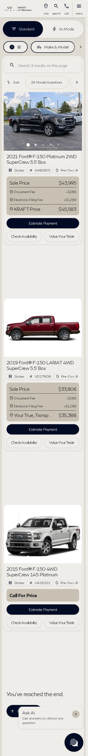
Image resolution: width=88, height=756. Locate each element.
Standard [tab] (26, 29)
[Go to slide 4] (51, 145)
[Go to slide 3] (43, 145)
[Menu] (79, 6)
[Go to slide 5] (58, 145)
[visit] (46, 6)
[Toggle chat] (74, 742)
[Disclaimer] (11, 192)
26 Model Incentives (46, 82)
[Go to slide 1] (28, 145)
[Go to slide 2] (35, 145)
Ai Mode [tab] (66, 29)
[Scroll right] (80, 47)
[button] (46, 9)
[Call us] (66, 6)
